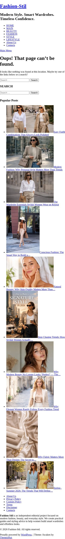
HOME (10, 25)
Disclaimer (11, 507)
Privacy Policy (13, 499)
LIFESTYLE (13, 39)
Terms (9, 504)
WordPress (26, 534)
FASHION (11, 34)
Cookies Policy (13, 501)
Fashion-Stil (13, 6)
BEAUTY (11, 31)
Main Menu (6, 50)
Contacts (10, 45)
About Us (11, 42)
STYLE (10, 36)
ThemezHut (6, 537)
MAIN (9, 28)
